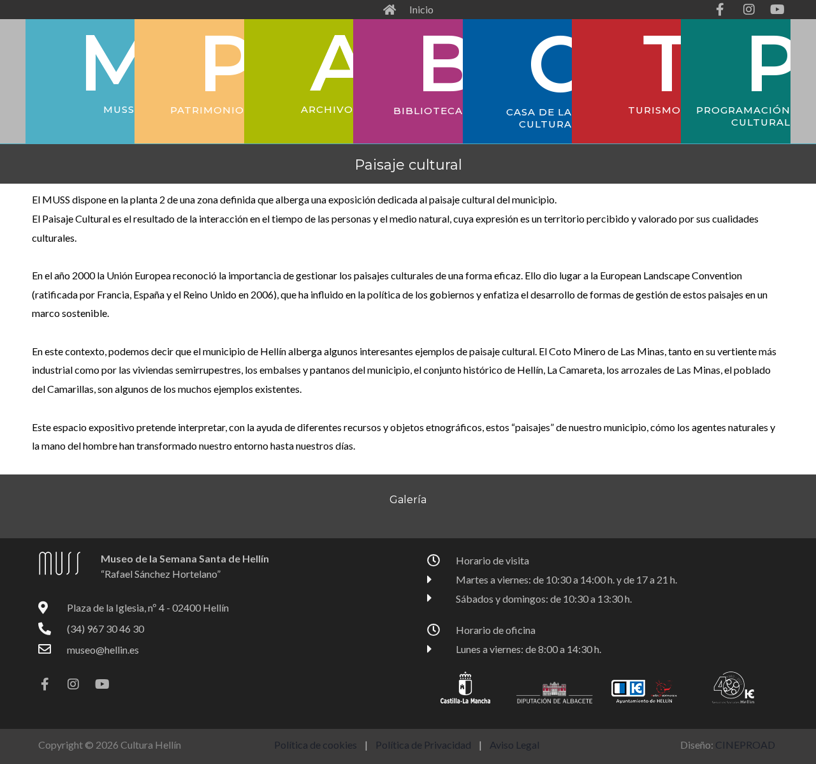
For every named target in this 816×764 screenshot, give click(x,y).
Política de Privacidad (424, 744)
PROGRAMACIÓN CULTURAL (743, 116)
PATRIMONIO (207, 110)
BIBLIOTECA (428, 111)
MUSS (119, 109)
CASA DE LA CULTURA (539, 118)
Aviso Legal (514, 744)
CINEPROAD (745, 744)
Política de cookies (315, 744)
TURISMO (654, 110)
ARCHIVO (327, 109)
